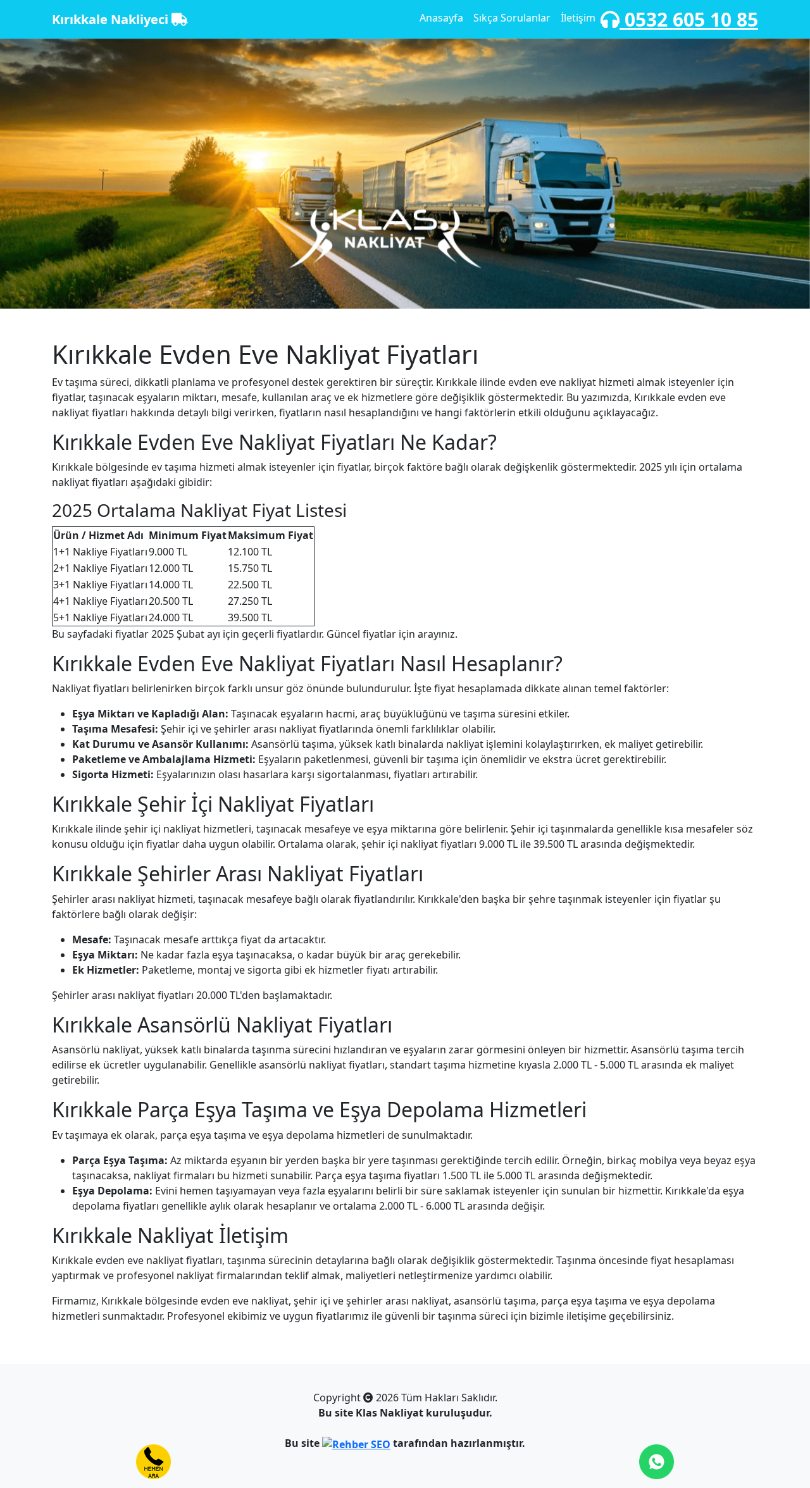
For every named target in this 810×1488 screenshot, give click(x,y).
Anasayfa (441, 18)
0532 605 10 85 (689, 19)
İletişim (578, 18)
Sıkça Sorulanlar (512, 18)
